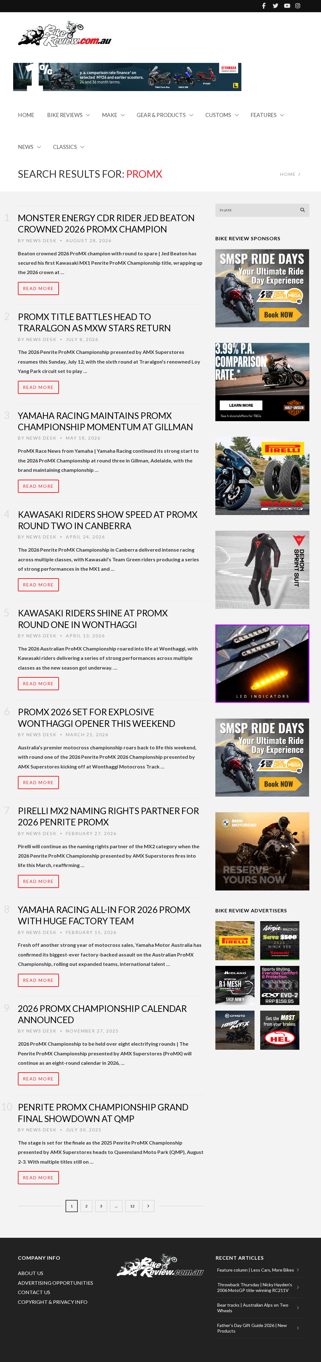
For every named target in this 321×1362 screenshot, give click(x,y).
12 (132, 1206)
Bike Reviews (64, 115)
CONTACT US (34, 1292)
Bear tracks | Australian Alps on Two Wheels (252, 1307)
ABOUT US (30, 1273)
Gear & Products (161, 115)
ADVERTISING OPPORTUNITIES (55, 1283)
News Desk (41, 240)
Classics (65, 147)
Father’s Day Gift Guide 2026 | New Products (252, 1328)
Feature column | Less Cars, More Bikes (255, 1270)
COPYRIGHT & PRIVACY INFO (52, 1302)
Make (109, 115)
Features (263, 115)
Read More (38, 288)
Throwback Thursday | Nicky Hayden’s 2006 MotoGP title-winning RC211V (254, 1287)
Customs (218, 115)
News (25, 147)
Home (26, 115)
